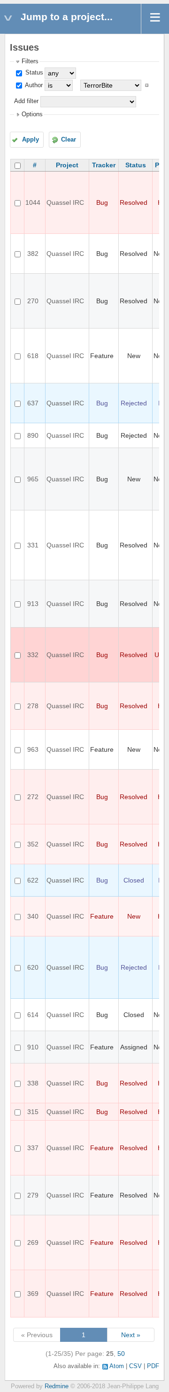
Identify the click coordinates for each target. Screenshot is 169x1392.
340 (32, 916)
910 (32, 1047)
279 (32, 1195)
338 (32, 1083)
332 (32, 655)
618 (32, 355)
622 (32, 880)
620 (32, 967)
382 (32, 253)
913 (32, 603)
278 (32, 706)
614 (32, 1014)
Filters (30, 61)
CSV (135, 1366)
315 (32, 1111)
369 (32, 1293)
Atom (116, 1366)
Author (33, 85)
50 (121, 1353)
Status (33, 72)
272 (32, 797)
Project (67, 165)
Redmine (57, 1386)
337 (32, 1148)
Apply (30, 139)
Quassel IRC (65, 202)
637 (32, 403)
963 (32, 749)
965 (32, 479)
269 (32, 1242)
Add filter (26, 101)
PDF (153, 1366)
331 (32, 545)
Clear (68, 139)
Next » (130, 1335)
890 (32, 435)
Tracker (103, 165)
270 (32, 301)
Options (32, 114)
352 (32, 844)
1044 (32, 202)
